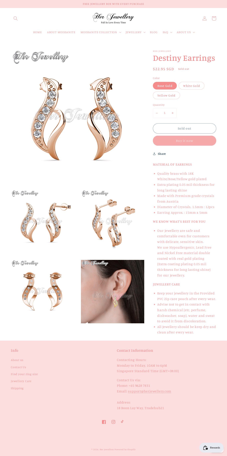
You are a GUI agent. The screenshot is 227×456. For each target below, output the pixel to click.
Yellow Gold (166, 95)
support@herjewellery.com (149, 391)
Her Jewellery (107, 449)
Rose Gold (164, 86)
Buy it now (184, 141)
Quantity (159, 105)
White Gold (191, 86)
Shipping (17, 388)
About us (17, 360)
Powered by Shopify (124, 449)
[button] (15, 18)
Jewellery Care (21, 381)
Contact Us (18, 367)
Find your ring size (24, 374)
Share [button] (162, 153)
